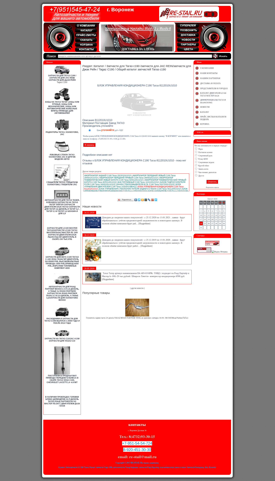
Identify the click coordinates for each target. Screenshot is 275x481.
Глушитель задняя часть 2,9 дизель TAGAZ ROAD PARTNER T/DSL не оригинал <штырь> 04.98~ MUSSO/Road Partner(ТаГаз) (137, 317)
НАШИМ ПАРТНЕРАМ (210, 78)
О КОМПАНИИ (207, 68)
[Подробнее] (144, 223)
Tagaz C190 (62, 82)
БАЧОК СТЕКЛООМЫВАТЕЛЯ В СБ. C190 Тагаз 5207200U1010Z (145, 184)
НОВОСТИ (205, 107)
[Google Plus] (152, 200)
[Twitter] (139, 200)
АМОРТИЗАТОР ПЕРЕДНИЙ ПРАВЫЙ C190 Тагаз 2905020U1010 (128, 178)
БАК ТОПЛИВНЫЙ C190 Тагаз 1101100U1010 (138, 182)
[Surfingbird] (156, 200)
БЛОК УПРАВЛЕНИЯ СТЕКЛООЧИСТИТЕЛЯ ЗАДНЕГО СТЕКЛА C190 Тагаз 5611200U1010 (140, 189)
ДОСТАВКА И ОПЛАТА (210, 83)
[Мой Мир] (146, 200)
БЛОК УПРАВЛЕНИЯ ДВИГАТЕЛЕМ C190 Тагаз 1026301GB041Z (132, 185)
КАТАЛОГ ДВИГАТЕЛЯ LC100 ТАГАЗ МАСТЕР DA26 (213, 94)
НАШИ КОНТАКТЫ (208, 73)
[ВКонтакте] (136, 200)
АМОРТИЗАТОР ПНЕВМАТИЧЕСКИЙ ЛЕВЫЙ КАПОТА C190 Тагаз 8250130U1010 (128, 179)
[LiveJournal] (149, 200)
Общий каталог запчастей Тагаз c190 (141, 69)
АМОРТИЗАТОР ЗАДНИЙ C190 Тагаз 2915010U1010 (107, 175)
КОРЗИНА (204, 124)
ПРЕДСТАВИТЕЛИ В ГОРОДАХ (214, 88)
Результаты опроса (212, 187)
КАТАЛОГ (204, 112)
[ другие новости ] (137, 288)
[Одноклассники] (142, 200)
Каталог (99, 66)
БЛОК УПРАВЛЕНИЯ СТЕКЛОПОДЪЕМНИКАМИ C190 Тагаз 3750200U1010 (135, 190)
